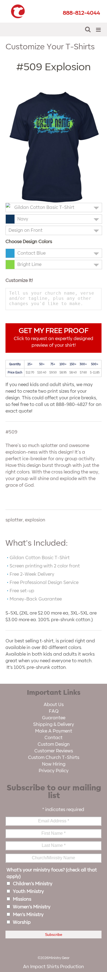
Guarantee (53, 718)
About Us (54, 704)
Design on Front (26, 230)
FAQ (53, 711)
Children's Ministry (32, 884)
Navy (22, 219)
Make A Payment (53, 731)
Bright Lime (29, 264)
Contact (53, 738)
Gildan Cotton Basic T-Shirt (44, 207)
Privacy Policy (54, 771)
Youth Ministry (28, 891)
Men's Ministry (28, 914)
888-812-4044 (81, 13)
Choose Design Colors (28, 241)
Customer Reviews (53, 751)
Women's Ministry (31, 907)
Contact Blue (31, 253)
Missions (22, 899)
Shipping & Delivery (53, 724)
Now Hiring (53, 764)
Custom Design (54, 744)
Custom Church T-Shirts (53, 757)
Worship (22, 922)
